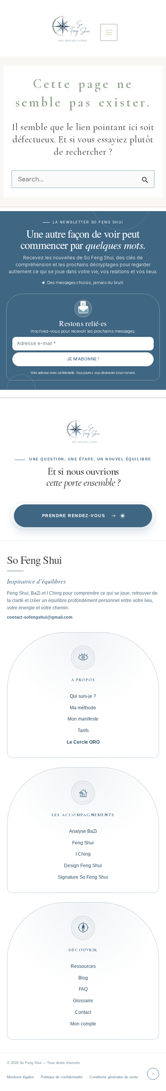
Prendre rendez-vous (73, 515)
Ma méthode (83, 707)
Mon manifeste (83, 719)
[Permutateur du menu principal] (108, 32)
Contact (83, 1012)
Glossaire (83, 1000)
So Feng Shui (34, 559)
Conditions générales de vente (114, 1077)
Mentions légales (20, 1077)
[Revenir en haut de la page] (153, 1074)
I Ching (83, 854)
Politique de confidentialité (62, 1077)
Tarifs (83, 730)
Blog (83, 978)
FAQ (83, 989)
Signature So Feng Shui (83, 877)
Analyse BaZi (83, 831)
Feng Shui (83, 843)
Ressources (83, 966)
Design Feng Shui (83, 865)
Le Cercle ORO (83, 742)
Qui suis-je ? (83, 696)
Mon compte (83, 1024)
